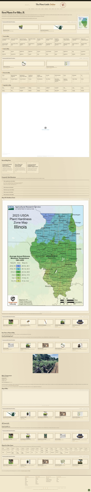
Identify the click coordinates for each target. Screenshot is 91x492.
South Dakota (24, 453)
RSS (57, 480)
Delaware (38, 448)
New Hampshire (58, 450)
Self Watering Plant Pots (6, 66)
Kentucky (82, 448)
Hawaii (53, 448)
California (24, 448)
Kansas (77, 448)
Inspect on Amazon (5, 68)
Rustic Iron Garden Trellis (50, 66)
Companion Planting (48, 479)
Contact (58, 479)
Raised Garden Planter (6, 30)
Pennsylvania (9, 452)
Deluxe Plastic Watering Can (44, 30)
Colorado (28, 448)
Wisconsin (58, 452)
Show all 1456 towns (5, 424)
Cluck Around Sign (5, 348)
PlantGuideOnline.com (5, 10)
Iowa (58, 448)
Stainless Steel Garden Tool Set (76, 348)
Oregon (4, 452)
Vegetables (26, 481)
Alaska (4, 448)
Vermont (48, 452)
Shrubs (26, 479)
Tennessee (28, 452)
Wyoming (67, 452)
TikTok (29, 470)
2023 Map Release (48, 481)
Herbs (26, 478)
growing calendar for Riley (8, 334)
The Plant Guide (45, 4)
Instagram (25, 470)
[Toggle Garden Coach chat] (89, 490)
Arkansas (14, 448)
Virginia (43, 452)
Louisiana (87, 448)
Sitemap (58, 481)
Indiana (72, 448)
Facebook (22, 470)
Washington (53, 452)
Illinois (10, 10)
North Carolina (43, 450)
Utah (38, 452)
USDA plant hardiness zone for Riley (14, 385)
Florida (43, 448)
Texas (33, 452)
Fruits (26, 482)
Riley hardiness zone (12, 313)
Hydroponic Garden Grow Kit (24, 348)
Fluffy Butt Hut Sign (40, 348)
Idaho (63, 448)
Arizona (19, 448)
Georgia (48, 448)
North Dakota (48, 450)
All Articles (47, 478)
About (57, 478)
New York (37, 479)
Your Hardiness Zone (48, 480)
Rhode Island (14, 453)
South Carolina (19, 453)
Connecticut (33, 448)
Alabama (9, 448)
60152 (5, 378)
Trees (25, 480)
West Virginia (63, 453)
